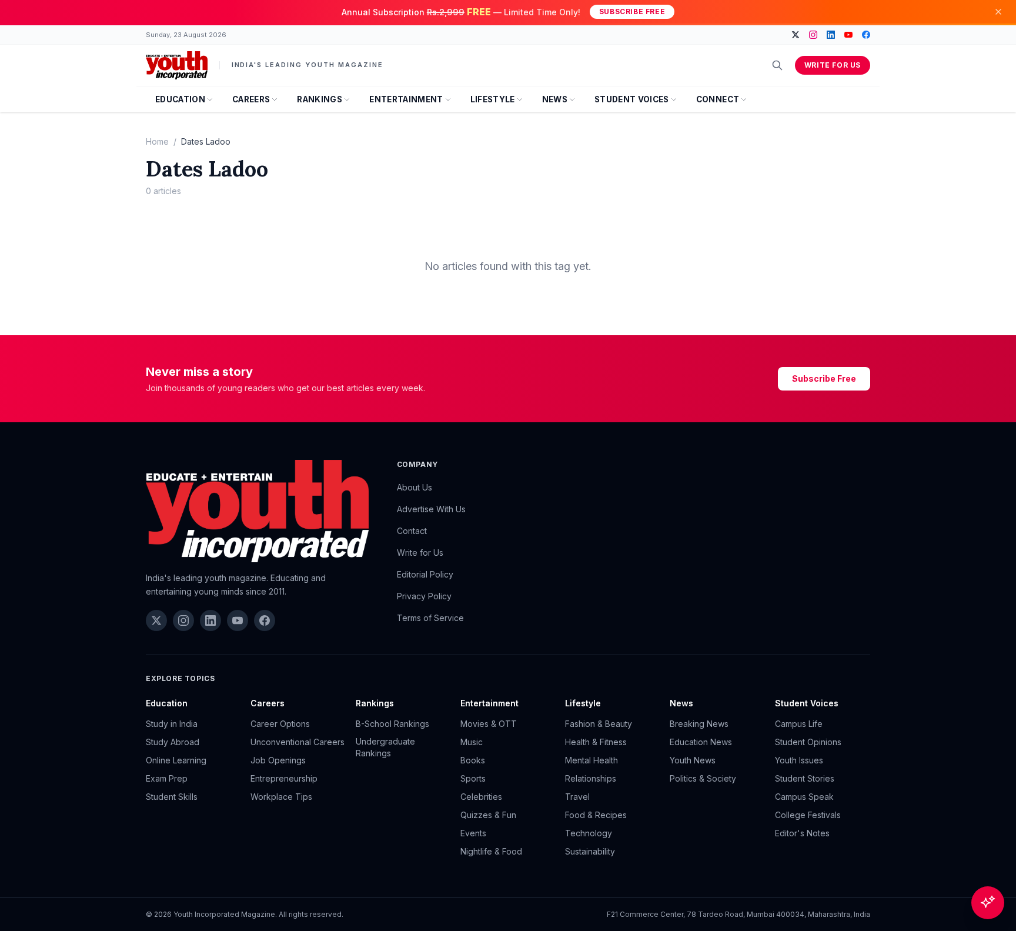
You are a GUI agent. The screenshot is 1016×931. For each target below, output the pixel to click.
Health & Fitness (596, 742)
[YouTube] (848, 35)
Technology (588, 833)
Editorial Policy (425, 574)
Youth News (693, 760)
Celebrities (481, 797)
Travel (577, 797)
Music (471, 742)
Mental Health (591, 760)
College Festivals (808, 815)
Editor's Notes (802, 833)
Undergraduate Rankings (385, 747)
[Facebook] (866, 35)
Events (473, 833)
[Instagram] (813, 35)
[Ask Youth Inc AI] (987, 902)
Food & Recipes (596, 815)
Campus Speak (804, 797)
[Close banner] (998, 12)
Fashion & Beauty (598, 724)
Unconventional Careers (297, 742)
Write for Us (832, 65)
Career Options (280, 724)
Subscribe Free (632, 11)
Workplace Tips (281, 797)
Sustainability (590, 851)
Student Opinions (808, 742)
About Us (414, 487)
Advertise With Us (431, 509)
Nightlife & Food (491, 851)
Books (472, 760)
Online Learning (176, 760)
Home (157, 141)
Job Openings (278, 760)
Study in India (172, 724)
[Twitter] (795, 35)
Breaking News (699, 724)
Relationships (590, 778)
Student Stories (804, 778)
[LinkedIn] (831, 35)
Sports (473, 778)
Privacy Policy (424, 596)
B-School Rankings (392, 724)
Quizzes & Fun (488, 815)
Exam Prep (167, 778)
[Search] (777, 65)
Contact (412, 531)
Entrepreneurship (283, 778)
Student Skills (172, 797)
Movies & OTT (488, 724)
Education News (701, 742)
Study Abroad (172, 742)
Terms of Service (430, 618)
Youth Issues (799, 760)
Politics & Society (703, 778)
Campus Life (799, 724)
